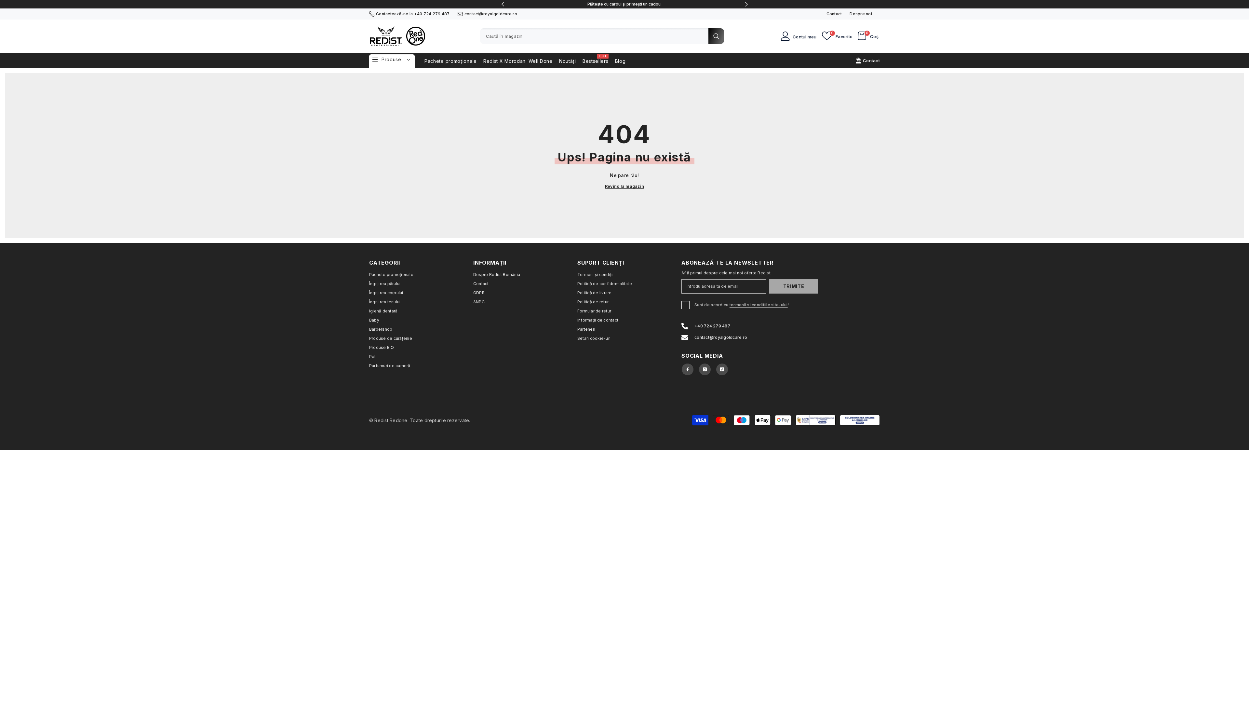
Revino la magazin (624, 186)
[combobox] (594, 36)
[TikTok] (722, 369)
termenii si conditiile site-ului (759, 304)
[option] (624, 4)
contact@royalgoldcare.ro (490, 13)
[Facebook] (687, 369)
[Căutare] (602, 36)
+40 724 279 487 (432, 13)
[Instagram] (705, 369)
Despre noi (861, 13)
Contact (834, 13)
